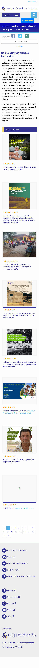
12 (16, 532)
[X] (20, 36)
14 (24, 532)
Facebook (10, 590)
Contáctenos (11, 557)
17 (4, 536)
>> (8, 536)
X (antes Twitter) (12, 597)
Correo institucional (8, 647)
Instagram (10, 603)
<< (4, 528)
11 (12, 532)
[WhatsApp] (27, 36)
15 (29, 532)
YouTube (10, 610)
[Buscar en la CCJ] (34, 15)
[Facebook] (13, 36)
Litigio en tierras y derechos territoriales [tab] (19, 41)
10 (7, 532)
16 (33, 532)
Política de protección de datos (17, 550)
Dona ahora (28, 20)
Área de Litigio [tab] (19, 46)
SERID (19, 647)
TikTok (9, 616)
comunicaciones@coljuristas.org (17, 563)
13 (20, 532)
